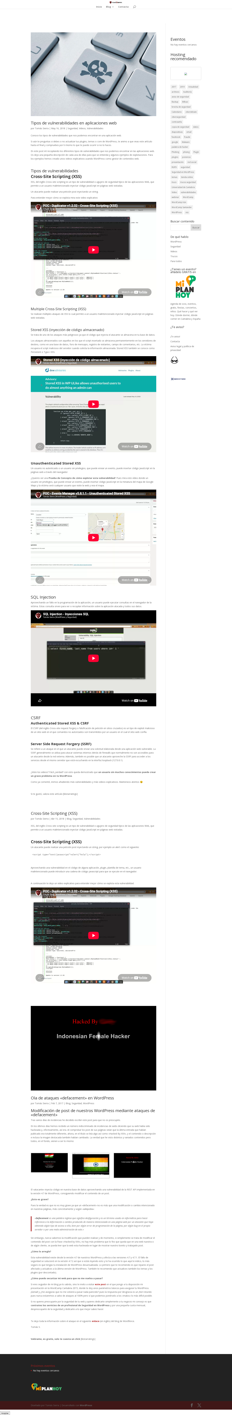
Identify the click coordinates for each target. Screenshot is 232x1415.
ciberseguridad (178, 117)
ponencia (186, 157)
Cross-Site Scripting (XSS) (54, 813)
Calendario (177, 112)
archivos (175, 92)
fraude (187, 137)
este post (100, 1284)
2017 (174, 86)
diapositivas (177, 132)
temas (174, 177)
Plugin (196, 152)
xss (187, 212)
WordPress (88, 1103)
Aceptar (5, 1413)
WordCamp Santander (182, 207)
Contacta (123, 7)
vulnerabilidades (188, 192)
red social (191, 162)
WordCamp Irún (179, 202)
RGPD (174, 167)
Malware (186, 142)
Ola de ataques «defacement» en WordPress (72, 1098)
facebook (176, 137)
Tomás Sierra (42, 128)
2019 (182, 86)
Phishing (175, 152)
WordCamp (188, 197)
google (175, 142)
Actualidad (193, 86)
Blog (108, 7)
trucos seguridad (188, 182)
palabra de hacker (180, 147)
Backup (175, 101)
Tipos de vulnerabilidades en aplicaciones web (74, 123)
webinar (175, 197)
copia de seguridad (180, 127)
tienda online (187, 177)
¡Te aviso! (175, 336)
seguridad (185, 167)
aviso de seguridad (180, 96)
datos (195, 127)
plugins (175, 157)
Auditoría (187, 92)
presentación (178, 162)
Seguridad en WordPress (183, 172)
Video (174, 192)
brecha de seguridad (181, 107)
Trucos (174, 256)
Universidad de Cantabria (183, 187)
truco (174, 182)
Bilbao (185, 101)
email (189, 132)
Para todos (176, 261)
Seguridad (73, 128)
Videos (82, 128)
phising (186, 152)
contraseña (177, 122)
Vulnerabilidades (95, 128)
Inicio (99, 7)
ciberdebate (191, 112)
